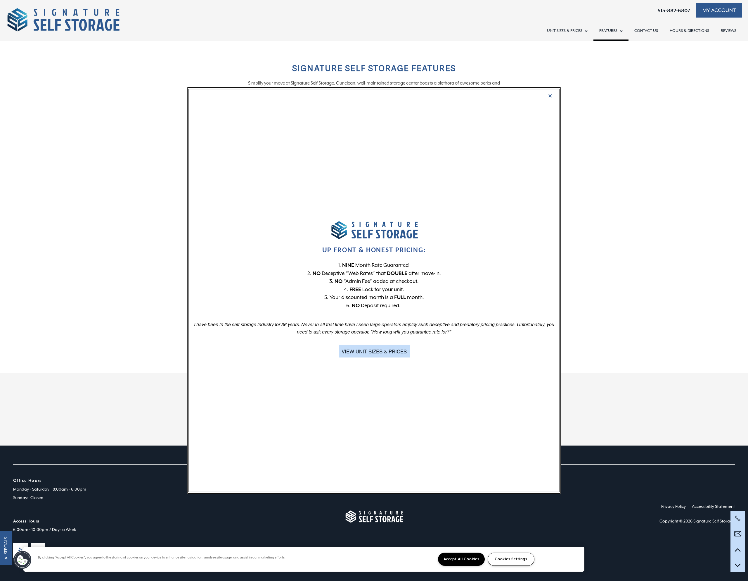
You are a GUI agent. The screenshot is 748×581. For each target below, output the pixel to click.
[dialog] (374, 290)
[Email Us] (737, 534)
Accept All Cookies (461, 559)
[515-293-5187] (737, 518)
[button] (374, 351)
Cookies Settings (511, 559)
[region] (303, 559)
